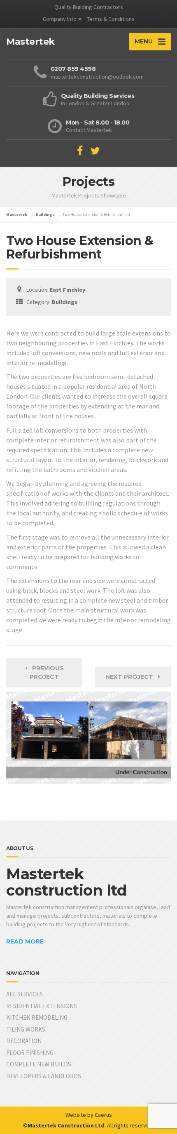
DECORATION (24, 1041)
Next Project (131, 676)
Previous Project (45, 672)
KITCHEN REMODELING (37, 1017)
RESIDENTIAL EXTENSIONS (41, 1006)
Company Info (60, 19)
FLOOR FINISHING (30, 1053)
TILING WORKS (25, 1029)
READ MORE (25, 941)
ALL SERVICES (24, 994)
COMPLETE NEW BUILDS (38, 1064)
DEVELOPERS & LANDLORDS (43, 1076)
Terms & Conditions (111, 19)
